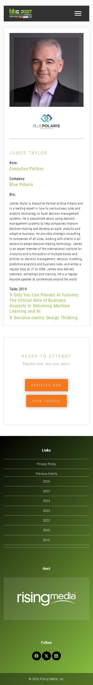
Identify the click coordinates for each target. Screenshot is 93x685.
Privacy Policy (46, 464)
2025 (46, 491)
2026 (46, 481)
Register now (46, 385)
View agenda (46, 401)
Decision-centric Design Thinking (44, 317)
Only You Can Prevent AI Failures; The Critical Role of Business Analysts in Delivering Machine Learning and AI (44, 303)
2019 (46, 540)
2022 (46, 520)
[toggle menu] (78, 13)
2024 (46, 501)
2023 (46, 511)
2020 (46, 530)
